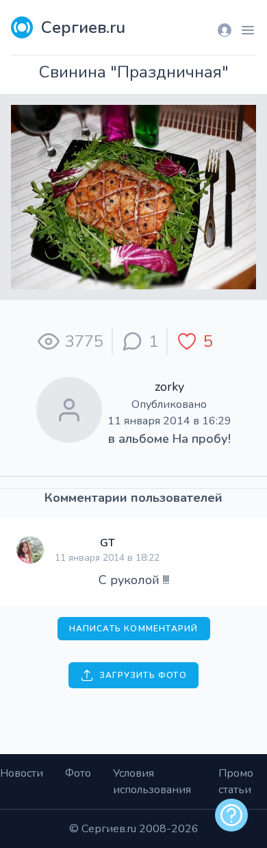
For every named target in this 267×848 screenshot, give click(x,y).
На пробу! (202, 439)
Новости (21, 773)
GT (107, 542)
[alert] (231, 815)
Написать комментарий (134, 628)
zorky (169, 386)
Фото (78, 773)
